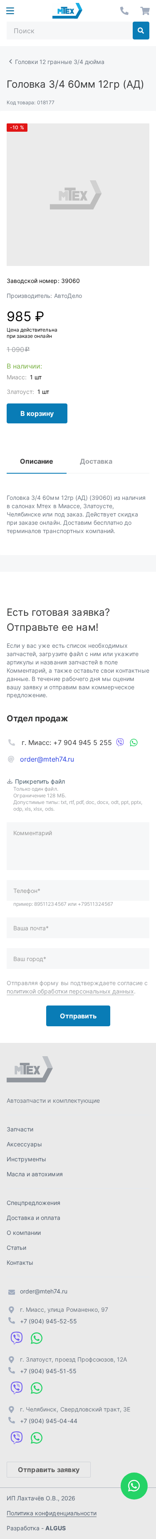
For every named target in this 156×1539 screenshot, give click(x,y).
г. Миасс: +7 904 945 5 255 (67, 742)
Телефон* (26, 890)
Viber (120, 742)
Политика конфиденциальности (52, 1513)
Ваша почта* (31, 928)
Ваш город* (29, 958)
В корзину (37, 413)
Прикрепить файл (40, 781)
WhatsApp (134, 742)
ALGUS (55, 1528)
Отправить (78, 1016)
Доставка (96, 461)
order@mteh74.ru (47, 759)
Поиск (141, 30)
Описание (36, 461)
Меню (10, 11)
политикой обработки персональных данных (70, 991)
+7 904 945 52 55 (124, 11)
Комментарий (32, 832)
